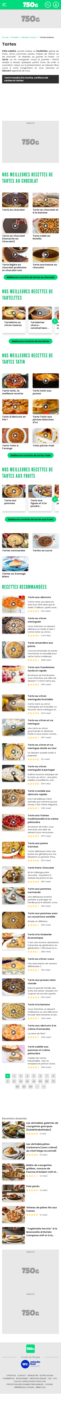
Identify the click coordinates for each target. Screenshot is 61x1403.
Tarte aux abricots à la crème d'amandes (42, 1027)
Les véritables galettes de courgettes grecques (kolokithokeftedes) (42, 1126)
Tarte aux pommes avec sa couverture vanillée (43, 915)
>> (44, 1086)
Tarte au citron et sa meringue (40, 722)
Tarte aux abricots (39, 597)
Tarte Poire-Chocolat (41, 867)
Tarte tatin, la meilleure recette (12, 392)
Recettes (15, 37)
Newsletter (33, 1375)
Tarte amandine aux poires (40, 644)
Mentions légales (38, 1378)
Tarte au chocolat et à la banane (45, 211)
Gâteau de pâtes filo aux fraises (41, 1209)
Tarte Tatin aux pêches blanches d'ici (43, 419)
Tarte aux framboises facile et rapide (41, 669)
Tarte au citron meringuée (37, 620)
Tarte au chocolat (13, 209)
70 (53, 1081)
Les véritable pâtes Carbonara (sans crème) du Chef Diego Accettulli (41, 1147)
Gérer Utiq (40, 1387)
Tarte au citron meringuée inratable (40, 697)
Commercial (9, 1378)
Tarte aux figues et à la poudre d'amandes (38, 503)
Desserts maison (29, 37)
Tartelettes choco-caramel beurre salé (40, 325)
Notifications (46, 1375)
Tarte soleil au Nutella (41, 237)
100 (30, 1086)
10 (14, 1081)
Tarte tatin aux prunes (42, 392)
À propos (11, 1375)
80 (17, 1086)
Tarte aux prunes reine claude (41, 981)
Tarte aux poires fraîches (38, 845)
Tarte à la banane (39, 1004)
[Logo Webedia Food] (30, 1363)
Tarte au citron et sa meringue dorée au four (42, 746)
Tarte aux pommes (10, 502)
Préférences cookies (24, 1387)
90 (24, 1086)
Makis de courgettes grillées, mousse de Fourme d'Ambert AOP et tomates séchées (41, 1169)
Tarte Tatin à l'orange (10, 447)
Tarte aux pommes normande (39, 890)
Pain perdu (32, 1186)
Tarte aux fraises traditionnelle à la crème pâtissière (43, 819)
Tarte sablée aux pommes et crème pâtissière (39, 1050)
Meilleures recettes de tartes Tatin (31, 455)
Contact (21, 1375)
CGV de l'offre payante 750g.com (30, 1381)
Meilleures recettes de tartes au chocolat (30, 277)
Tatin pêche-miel (43, 445)
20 (21, 1081)
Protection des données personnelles (25, 1384)
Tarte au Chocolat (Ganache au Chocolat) (13, 239)
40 (33, 1081)
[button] (53, 321)
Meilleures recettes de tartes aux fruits (30, 519)
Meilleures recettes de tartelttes (30, 341)
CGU (50, 1378)
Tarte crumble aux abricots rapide (39, 792)
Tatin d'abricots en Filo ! (14, 418)
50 (40, 1081)
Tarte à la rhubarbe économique (40, 936)
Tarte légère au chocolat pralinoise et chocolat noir (14, 267)
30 (27, 1081)
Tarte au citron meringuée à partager (41, 768)
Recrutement (22, 1378)
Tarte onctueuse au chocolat (45, 266)
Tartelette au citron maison (13, 324)
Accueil (5, 37)
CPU (55, 1378)
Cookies (49, 1384)
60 (47, 1081)
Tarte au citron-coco (41, 959)
